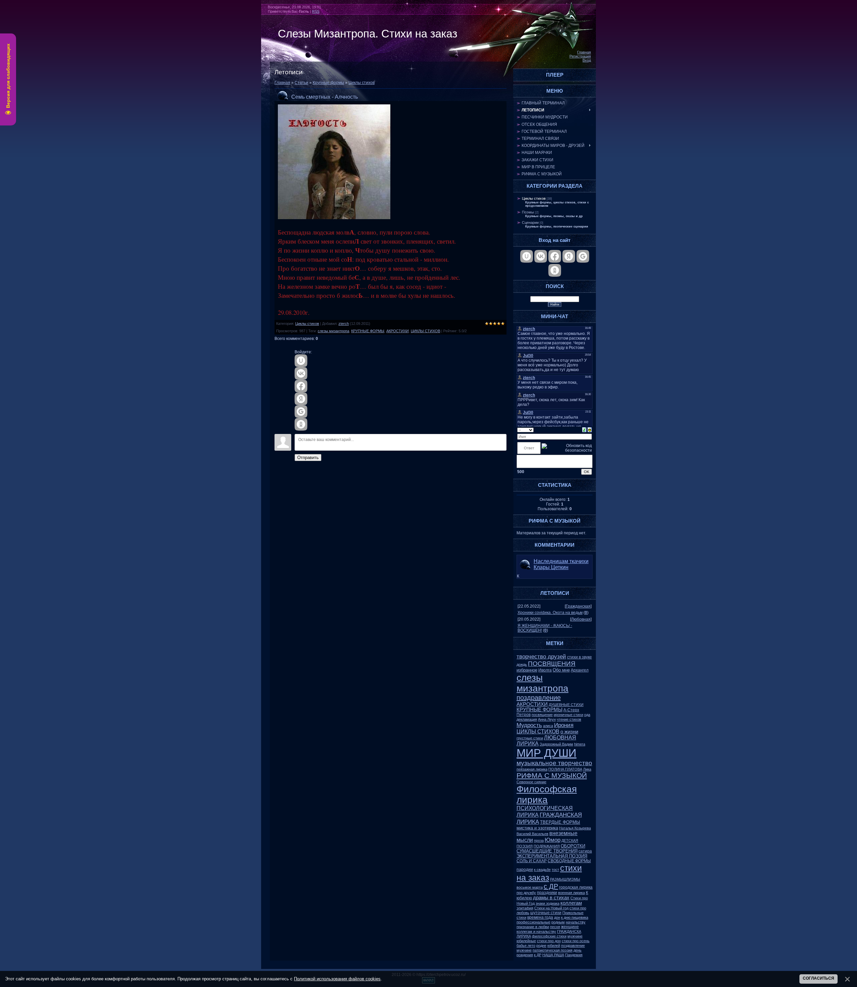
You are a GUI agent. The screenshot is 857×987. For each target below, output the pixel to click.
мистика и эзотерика (537, 827)
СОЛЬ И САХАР (532, 861)
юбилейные (526, 941)
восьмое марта (530, 887)
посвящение (542, 715)
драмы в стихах (551, 897)
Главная (584, 52)
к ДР (537, 955)
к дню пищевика (574, 917)
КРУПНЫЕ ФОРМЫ (367, 331)
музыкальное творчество (554, 763)
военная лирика (571, 893)
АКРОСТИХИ (397, 331)
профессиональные (533, 922)
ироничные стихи (568, 715)
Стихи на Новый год (551, 908)
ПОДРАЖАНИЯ (547, 846)
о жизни (569, 731)
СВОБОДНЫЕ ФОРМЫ (569, 861)
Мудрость (529, 725)
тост (555, 870)
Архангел (580, 670)
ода (587, 715)
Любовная (581, 619)
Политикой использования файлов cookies (337, 978)
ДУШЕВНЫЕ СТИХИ (566, 705)
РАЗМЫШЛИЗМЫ (565, 879)
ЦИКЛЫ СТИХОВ (425, 331)
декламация (527, 719)
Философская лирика (547, 794)
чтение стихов (569, 719)
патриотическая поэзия (552, 950)
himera (579, 744)
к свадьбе (542, 870)
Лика (587, 769)
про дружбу (526, 893)
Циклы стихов (361, 82)
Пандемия (573, 955)
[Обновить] (584, 429)
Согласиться (818, 978)
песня (555, 927)
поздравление (539, 697)
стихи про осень (576, 941)
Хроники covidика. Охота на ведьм (550, 612)
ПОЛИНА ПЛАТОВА (565, 769)
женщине (570, 926)
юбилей (553, 946)
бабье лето (526, 946)
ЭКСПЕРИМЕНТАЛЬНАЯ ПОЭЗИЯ (552, 856)
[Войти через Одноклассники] (301, 424)
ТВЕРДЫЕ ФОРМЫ (560, 822)
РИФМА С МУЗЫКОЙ (552, 776)
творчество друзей (541, 656)
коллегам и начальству (536, 931)
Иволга (545, 670)
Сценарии (530, 222)
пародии (525, 869)
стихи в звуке (579, 657)
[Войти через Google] (301, 411)
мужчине (574, 936)
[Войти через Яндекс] (301, 398)
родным (558, 922)
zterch (343, 324)
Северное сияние (531, 782)
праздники (547, 892)
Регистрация (580, 56)
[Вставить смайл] (590, 429)
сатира (585, 851)
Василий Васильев (532, 834)
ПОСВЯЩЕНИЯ (551, 663)
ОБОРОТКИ (573, 845)
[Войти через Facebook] (301, 386)
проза (539, 840)
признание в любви (533, 927)
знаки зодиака (547, 903)
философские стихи (549, 936)
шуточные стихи (545, 912)
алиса (548, 726)
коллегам (571, 903)
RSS (315, 11)
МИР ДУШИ (546, 753)
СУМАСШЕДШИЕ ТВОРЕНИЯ (547, 851)
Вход (586, 60)
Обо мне (561, 669)
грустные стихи (530, 738)
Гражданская (578, 606)
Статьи (301, 82)
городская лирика (576, 887)
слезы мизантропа (333, 331)
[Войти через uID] (301, 360)
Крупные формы (328, 82)
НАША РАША (553, 955)
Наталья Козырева (575, 828)
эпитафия (525, 908)
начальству (576, 922)
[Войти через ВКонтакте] (301, 373)
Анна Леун (547, 719)
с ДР (551, 886)
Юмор (552, 839)
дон (557, 917)
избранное (527, 669)
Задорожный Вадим (556, 744)
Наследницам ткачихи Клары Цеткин (561, 564)
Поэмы (528, 212)
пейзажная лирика (532, 769)
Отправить (308, 457)
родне (541, 946)
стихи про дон (549, 941)
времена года (540, 917)
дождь (522, 664)
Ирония (563, 725)
